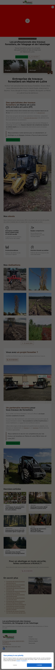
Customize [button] (15, 665)
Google (18, 660)
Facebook (23, 660)
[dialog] (27, 660)
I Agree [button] (39, 665)
